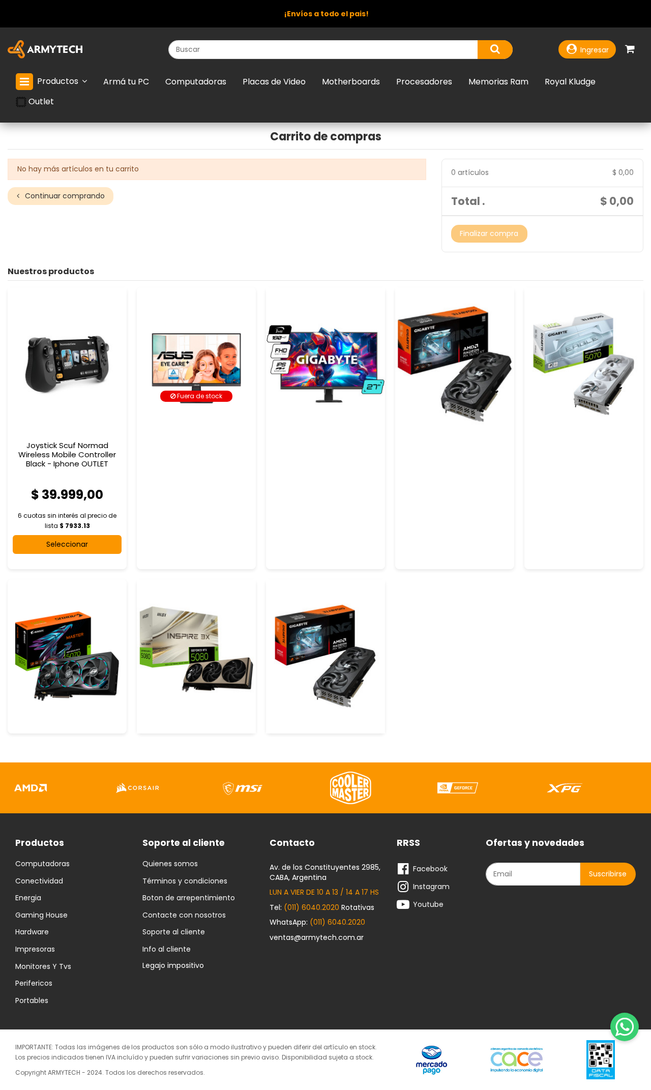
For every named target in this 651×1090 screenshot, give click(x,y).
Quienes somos (170, 864)
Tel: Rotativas (322, 907)
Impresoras (35, 949)
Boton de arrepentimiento (188, 898)
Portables (31, 1001)
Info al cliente (166, 949)
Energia (28, 898)
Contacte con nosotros (184, 915)
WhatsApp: (317, 922)
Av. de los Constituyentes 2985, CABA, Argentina (325, 872)
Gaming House (41, 915)
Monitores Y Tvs (43, 966)
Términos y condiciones (184, 881)
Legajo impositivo (173, 965)
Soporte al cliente (173, 932)
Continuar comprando (64, 196)
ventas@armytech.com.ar (317, 937)
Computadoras (42, 864)
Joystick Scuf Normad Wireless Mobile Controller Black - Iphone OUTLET (67, 454)
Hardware (32, 932)
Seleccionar (67, 544)
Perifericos (33, 983)
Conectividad (39, 881)
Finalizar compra (489, 233)
